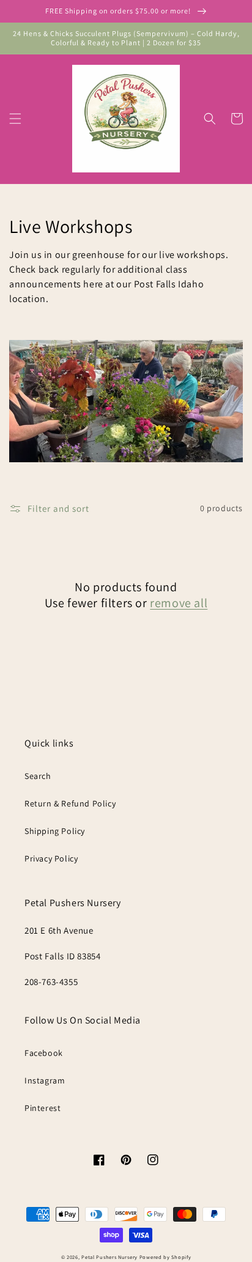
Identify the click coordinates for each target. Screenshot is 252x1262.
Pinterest (42, 1107)
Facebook (43, 1052)
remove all (178, 603)
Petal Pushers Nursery (109, 1256)
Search (37, 775)
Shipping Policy (54, 830)
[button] (15, 118)
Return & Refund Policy (70, 803)
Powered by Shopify (165, 1256)
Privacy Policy (51, 858)
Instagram (44, 1080)
